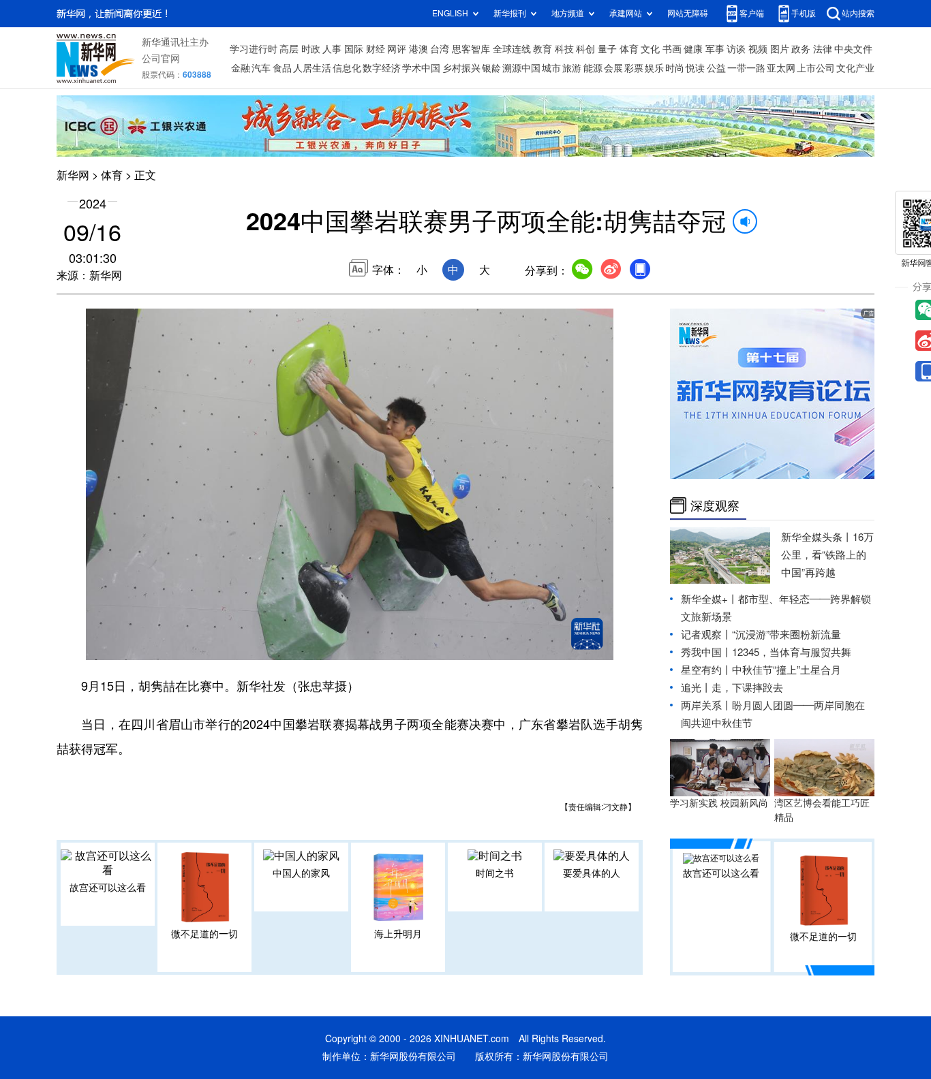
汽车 (261, 68)
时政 (310, 49)
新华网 (73, 175)
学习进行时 (253, 49)
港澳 (418, 49)
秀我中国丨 (706, 652)
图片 (779, 49)
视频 (757, 49)
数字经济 (382, 68)
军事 (714, 49)
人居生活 (312, 68)
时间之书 (495, 873)
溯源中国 (521, 68)
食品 (282, 68)
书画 (672, 49)
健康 (693, 49)
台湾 (439, 49)
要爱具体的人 (591, 873)
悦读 (695, 68)
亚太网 (781, 68)
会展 (613, 68)
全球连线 (512, 49)
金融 (240, 68)
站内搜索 (858, 13)
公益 (716, 68)
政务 (800, 49)
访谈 (736, 49)
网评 (396, 49)
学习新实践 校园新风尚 (719, 803)
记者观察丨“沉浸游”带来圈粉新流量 (761, 634)
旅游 (571, 68)
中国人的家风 (301, 873)
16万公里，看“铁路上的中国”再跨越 (827, 555)
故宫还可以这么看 (108, 887)
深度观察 (714, 505)
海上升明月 (398, 934)
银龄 (491, 68)
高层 (289, 49)
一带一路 (746, 68)
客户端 (751, 13)
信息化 (347, 68)
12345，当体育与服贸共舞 (791, 652)
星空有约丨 (706, 670)
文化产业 (855, 68)
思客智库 (471, 49)
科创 (585, 49)
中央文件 (853, 49)
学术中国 (421, 68)
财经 (375, 49)
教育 (542, 49)
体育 (629, 49)
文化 (650, 49)
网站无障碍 (687, 13)
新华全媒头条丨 (817, 537)
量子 (607, 49)
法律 (822, 49)
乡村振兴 (461, 68)
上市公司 (816, 68)
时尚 (674, 68)
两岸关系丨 (706, 705)
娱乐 (654, 68)
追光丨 (696, 688)
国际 (353, 49)
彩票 (633, 68)
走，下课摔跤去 (747, 688)
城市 (551, 68)
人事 (331, 49)
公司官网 (161, 58)
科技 (564, 49)
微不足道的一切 (204, 934)
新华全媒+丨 (709, 599)
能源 (592, 68)
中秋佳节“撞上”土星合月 (786, 670)
